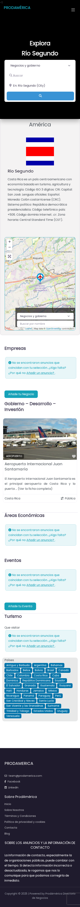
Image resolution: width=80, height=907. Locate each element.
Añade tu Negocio (21, 394)
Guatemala (47, 685)
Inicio (7, 804)
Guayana (65, 685)
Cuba (55, 675)
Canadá (63, 670)
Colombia (23, 675)
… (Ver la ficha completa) (33, 489)
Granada (30, 685)
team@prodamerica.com (25, 776)
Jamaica (38, 691)
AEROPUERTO (14, 456)
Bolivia (39, 670)
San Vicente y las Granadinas (24, 706)
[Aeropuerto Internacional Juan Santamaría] (40, 278)
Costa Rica (41, 675)
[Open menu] (73, 10)
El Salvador (13, 685)
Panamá (29, 696)
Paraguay (45, 696)
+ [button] (9, 241)
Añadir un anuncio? (40, 373)
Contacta (10, 827)
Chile (9, 675)
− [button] (9, 247)
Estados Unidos (43, 711)
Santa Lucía (46, 701)
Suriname (53, 706)
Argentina (40, 665)
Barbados (12, 670)
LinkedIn (13, 787)
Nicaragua (12, 696)
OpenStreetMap (53, 328)
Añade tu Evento (20, 606)
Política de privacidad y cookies (24, 822)
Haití (9, 691)
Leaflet (28, 328)
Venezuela (13, 716)
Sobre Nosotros (14, 810)
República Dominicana (36, 680)
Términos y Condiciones (20, 816)
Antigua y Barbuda (18, 665)
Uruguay (62, 711)
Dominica (12, 680)
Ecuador (60, 680)
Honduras (22, 691)
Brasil (50, 670)
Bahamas (57, 665)
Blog (7, 833)
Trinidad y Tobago (17, 711)
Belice (26, 670)
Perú (58, 696)
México (52, 691)
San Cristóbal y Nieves (20, 701)
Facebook (14, 781)
